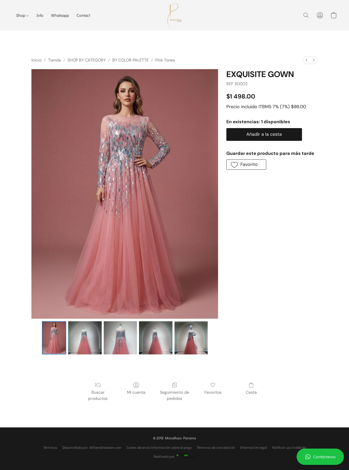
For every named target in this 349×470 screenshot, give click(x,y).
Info (40, 15)
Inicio (36, 60)
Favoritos (213, 392)
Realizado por (164, 456)
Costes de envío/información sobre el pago (159, 447)
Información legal (253, 447)
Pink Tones (165, 60)
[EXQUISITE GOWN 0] (54, 337)
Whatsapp (60, 15)
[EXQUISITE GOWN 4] (191, 337)
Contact (83, 15)
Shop (21, 15)
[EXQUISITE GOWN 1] (84, 337)
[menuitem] (306, 60)
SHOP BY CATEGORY (86, 60)
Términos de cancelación (216, 447)
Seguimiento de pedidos (174, 395)
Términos (50, 447)
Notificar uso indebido (289, 447)
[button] (320, 457)
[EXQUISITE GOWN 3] (155, 337)
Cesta (251, 392)
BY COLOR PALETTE (130, 60)
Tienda (54, 60)
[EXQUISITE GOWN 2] (120, 337)
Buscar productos (98, 395)
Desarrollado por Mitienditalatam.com (91, 447)
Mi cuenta (136, 392)
